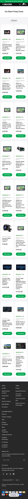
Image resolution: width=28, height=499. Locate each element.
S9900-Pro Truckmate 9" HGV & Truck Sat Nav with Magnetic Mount (20, 125)
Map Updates (5, 404)
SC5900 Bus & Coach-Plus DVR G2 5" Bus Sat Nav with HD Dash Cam (21, 243)
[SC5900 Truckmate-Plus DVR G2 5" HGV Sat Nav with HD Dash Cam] (7, 110)
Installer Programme (5, 431)
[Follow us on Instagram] (10, 474)
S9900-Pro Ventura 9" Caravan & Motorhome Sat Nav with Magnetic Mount (20, 204)
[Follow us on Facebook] (3, 474)
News (3, 427)
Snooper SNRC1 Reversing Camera (6, 240)
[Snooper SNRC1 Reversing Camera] (7, 227)
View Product (7, 58)
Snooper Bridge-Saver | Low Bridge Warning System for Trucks (20, 164)
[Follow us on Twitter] (7, 474)
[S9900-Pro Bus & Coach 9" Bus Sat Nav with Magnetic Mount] (7, 346)
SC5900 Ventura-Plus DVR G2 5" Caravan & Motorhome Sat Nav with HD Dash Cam (7, 204)
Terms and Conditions (18, 394)
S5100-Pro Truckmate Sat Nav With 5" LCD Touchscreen (20, 86)
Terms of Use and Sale (20, 399)
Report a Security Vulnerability (20, 404)
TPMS (3, 398)
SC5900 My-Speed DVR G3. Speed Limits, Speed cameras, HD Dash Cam (6, 86)
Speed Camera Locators (6, 392)
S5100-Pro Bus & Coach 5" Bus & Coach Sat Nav (20, 323)
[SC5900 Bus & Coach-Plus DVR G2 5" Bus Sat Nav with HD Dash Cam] (21, 228)
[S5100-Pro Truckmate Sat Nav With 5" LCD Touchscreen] (21, 71)
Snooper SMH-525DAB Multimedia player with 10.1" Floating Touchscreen (7, 323)
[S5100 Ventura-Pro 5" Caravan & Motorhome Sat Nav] (7, 149)
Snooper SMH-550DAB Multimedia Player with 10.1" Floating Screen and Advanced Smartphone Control (21, 283)
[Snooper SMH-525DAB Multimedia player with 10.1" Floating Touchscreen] (7, 309)
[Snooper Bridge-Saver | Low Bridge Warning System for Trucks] (21, 149)
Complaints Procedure (5, 446)
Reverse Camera (6, 401)
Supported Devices (21, 391)
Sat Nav (4, 388)
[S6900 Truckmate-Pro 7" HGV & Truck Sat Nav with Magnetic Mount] (21, 32)
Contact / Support (6, 417)
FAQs (3, 419)
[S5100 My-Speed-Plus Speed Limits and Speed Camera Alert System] (7, 32)
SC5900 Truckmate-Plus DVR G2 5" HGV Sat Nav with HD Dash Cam (6, 125)
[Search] (20, 4)
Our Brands (5, 442)
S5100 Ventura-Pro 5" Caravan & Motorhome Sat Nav (7, 164)
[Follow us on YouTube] (13, 474)
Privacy (17, 388)
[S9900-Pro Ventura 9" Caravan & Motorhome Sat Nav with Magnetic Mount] (21, 188)
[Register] (24, 459)
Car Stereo (5, 407)
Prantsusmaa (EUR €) (8, 480)
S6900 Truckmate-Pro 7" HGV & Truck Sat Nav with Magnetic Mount (21, 47)
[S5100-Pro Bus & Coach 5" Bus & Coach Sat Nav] (21, 309)
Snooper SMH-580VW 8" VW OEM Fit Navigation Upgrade (6, 281)
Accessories (5, 395)
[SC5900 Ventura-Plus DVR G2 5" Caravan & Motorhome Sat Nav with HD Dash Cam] (7, 188)
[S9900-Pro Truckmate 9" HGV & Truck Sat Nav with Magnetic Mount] (21, 110)
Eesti (17, 480)
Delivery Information (5, 423)
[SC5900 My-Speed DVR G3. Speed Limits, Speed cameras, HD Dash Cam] (7, 71)
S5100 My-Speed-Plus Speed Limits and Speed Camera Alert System (7, 47)
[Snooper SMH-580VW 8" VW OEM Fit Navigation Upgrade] (7, 267)
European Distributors (5, 438)
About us (4, 414)
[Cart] (23, 4)
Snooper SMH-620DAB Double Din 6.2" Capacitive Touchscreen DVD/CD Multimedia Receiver (20, 361)
